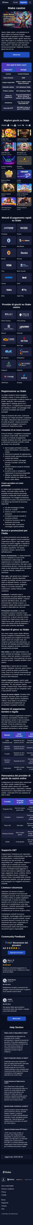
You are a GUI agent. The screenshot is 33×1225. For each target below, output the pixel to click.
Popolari (4, 125)
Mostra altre (16, 1018)
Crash (19, 125)
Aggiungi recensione (16, 952)
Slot (27, 125)
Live (12, 125)
